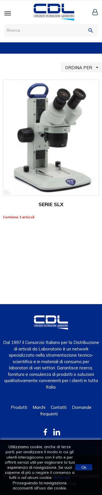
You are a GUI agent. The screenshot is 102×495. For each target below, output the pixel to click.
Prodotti (19, 407)
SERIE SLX (51, 204)
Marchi (39, 407)
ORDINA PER (82, 67)
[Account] (95, 12)
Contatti (59, 407)
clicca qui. (62, 477)
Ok (83, 467)
